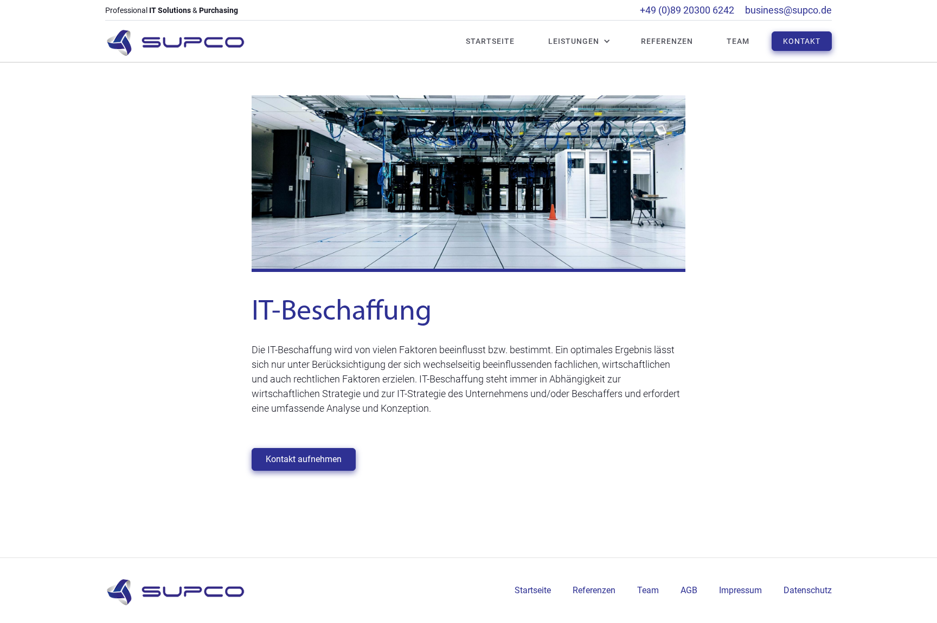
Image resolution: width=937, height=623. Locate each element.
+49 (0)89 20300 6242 (687, 10)
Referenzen (667, 41)
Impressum (740, 590)
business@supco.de (788, 10)
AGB (689, 590)
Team (738, 41)
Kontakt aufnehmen (304, 459)
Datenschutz (808, 590)
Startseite (490, 41)
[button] (573, 41)
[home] (175, 41)
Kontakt (801, 41)
